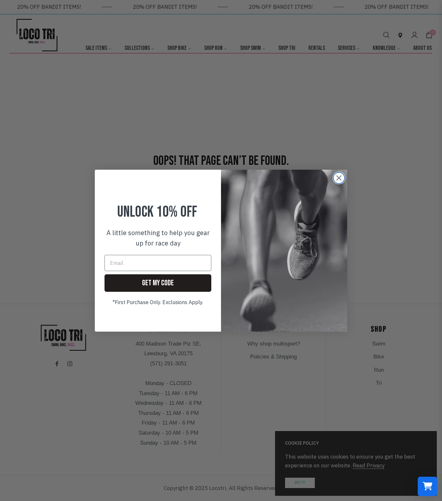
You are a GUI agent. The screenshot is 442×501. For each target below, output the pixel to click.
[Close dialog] (339, 178)
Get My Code (158, 283)
